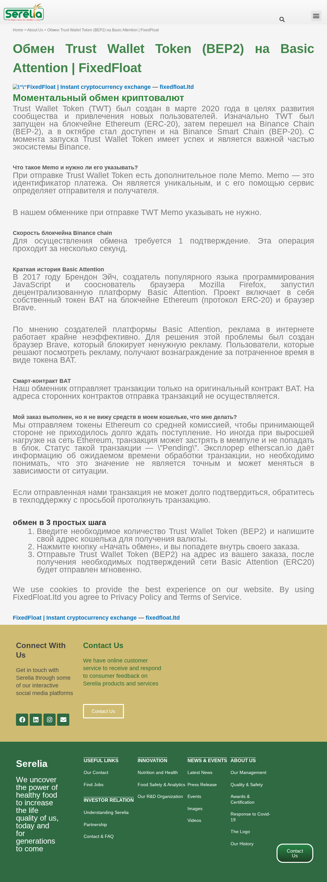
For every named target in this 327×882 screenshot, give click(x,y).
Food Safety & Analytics (161, 784)
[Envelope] (63, 720)
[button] (316, 16)
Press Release (202, 784)
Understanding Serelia (106, 812)
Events (194, 796)
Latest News (199, 772)
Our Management (248, 772)
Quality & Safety (247, 784)
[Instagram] (49, 720)
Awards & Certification (243, 799)
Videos (194, 820)
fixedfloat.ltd (177, 87)
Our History (242, 843)
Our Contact (96, 772)
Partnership (95, 824)
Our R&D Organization (160, 796)
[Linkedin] (36, 720)
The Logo (240, 831)
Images (194, 808)
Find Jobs (93, 784)
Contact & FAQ (99, 836)
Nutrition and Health (158, 772)
